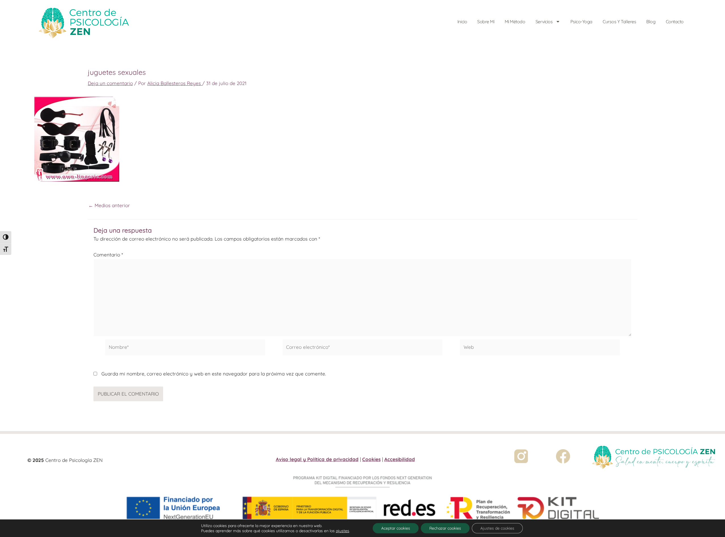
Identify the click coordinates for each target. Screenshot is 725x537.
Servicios (544, 21)
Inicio (462, 21)
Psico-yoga (581, 21)
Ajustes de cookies (497, 528)
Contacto (675, 21)
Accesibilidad (399, 459)
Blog (650, 21)
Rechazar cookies (445, 528)
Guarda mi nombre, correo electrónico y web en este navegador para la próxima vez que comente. (213, 374)
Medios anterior (109, 205)
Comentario (108, 255)
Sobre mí (485, 21)
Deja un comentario (110, 83)
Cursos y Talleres (619, 21)
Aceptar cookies (395, 528)
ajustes (342, 530)
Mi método (515, 21)
